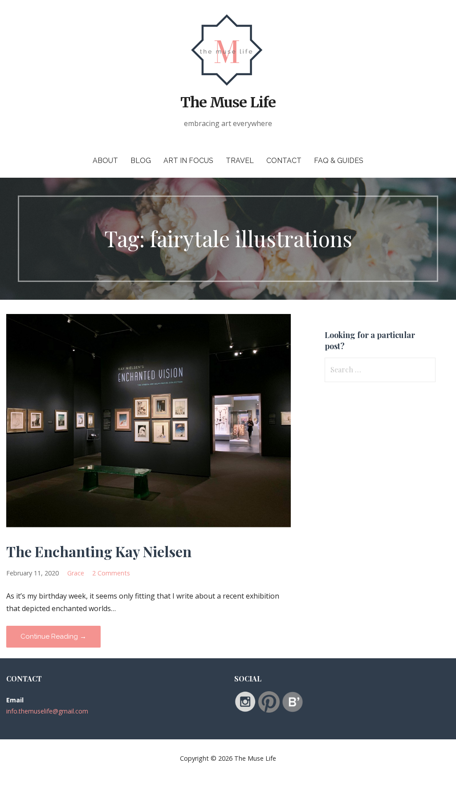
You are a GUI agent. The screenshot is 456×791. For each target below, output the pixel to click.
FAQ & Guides (338, 160)
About (105, 160)
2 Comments (111, 573)
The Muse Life (228, 102)
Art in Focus (188, 160)
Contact (283, 160)
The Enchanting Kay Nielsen (98, 551)
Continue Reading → (53, 636)
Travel (240, 160)
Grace (75, 573)
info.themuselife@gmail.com (47, 711)
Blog (140, 160)
